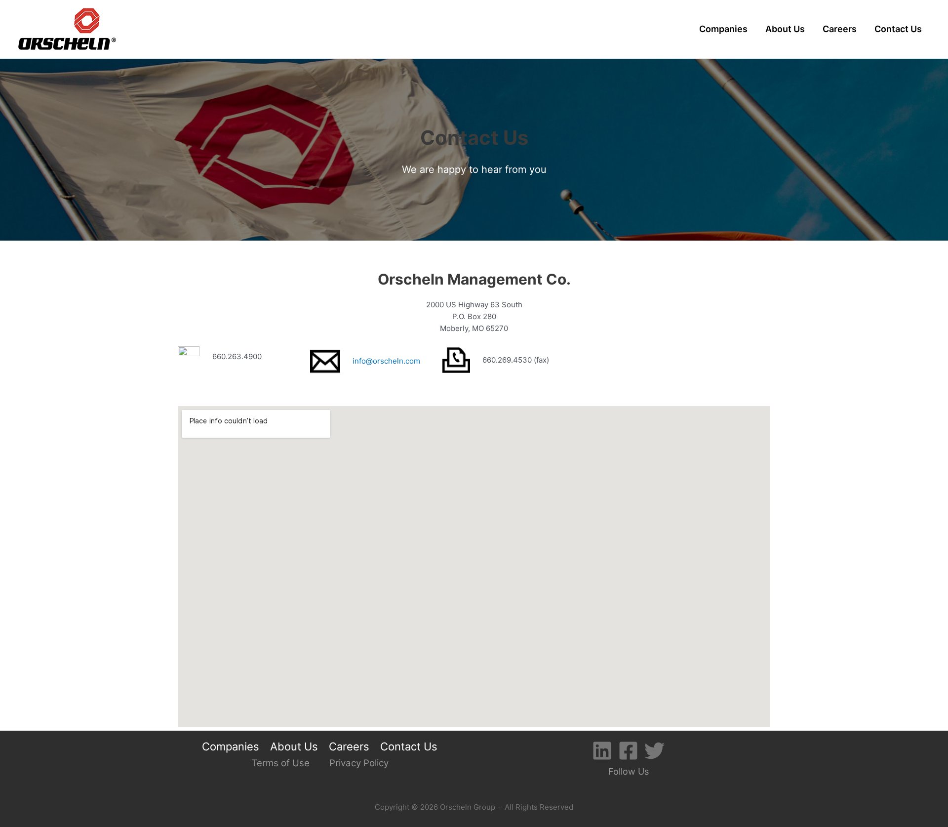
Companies (723, 29)
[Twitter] (654, 751)
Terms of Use (280, 763)
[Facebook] (628, 751)
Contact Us (898, 29)
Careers (840, 29)
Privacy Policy (359, 763)
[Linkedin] (602, 751)
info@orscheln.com (386, 361)
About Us (785, 29)
